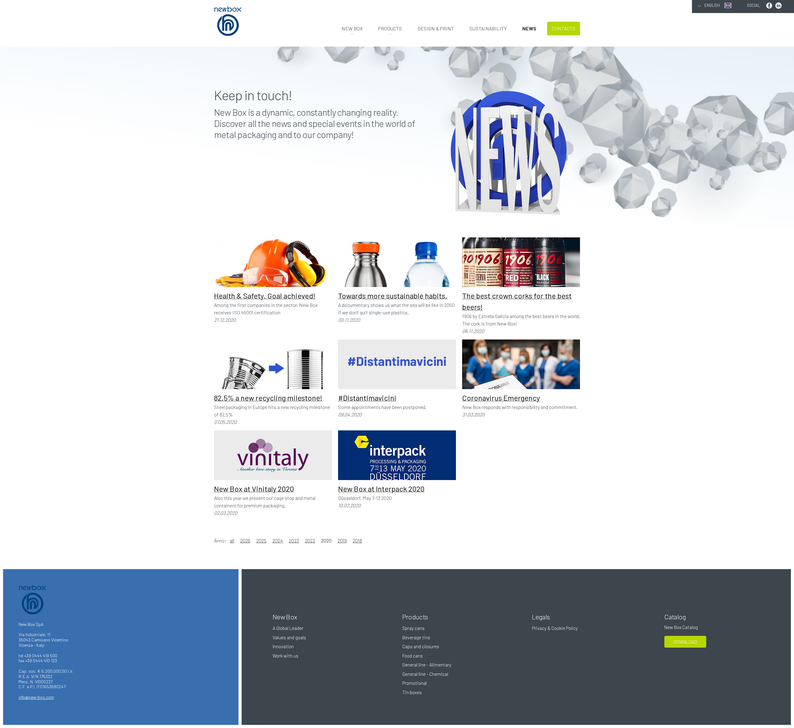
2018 (357, 540)
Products (390, 28)
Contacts (563, 28)
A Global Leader (288, 628)
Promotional (414, 683)
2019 (342, 540)
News (529, 28)
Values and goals (289, 637)
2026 (245, 540)
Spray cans (413, 628)
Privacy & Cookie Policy (555, 628)
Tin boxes (412, 692)
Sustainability (488, 28)
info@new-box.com (36, 697)
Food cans (412, 655)
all (232, 540)
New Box (352, 28)
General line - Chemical (425, 674)
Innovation (283, 646)
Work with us (285, 655)
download (685, 642)
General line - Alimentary (426, 664)
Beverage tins (416, 637)
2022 (310, 540)
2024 (277, 540)
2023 (294, 540)
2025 (261, 540)
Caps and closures (420, 646)
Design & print (435, 28)
